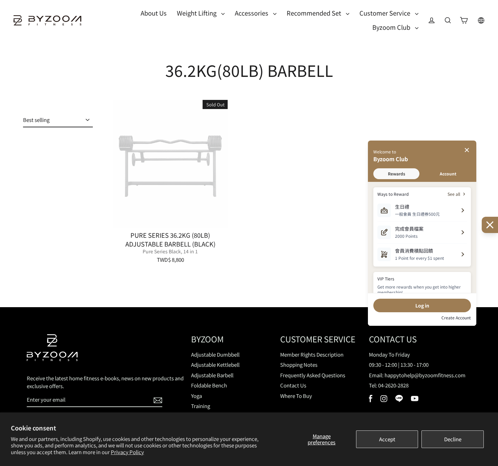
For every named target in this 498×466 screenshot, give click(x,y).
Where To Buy (296, 395)
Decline (452, 439)
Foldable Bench (209, 385)
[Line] (399, 399)
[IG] (383, 399)
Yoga (196, 395)
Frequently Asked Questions (312, 375)
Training (200, 405)
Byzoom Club (392, 27)
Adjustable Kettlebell (215, 364)
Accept (387, 439)
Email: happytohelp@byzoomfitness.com (417, 375)
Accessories (252, 12)
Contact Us (293, 385)
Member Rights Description (312, 354)
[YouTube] (414, 399)
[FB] (370, 400)
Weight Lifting (197, 12)
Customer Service (385, 12)
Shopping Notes (298, 364)
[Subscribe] (156, 400)
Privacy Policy (127, 452)
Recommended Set (315, 12)
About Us (154, 12)
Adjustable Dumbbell (215, 354)
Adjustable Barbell (212, 375)
